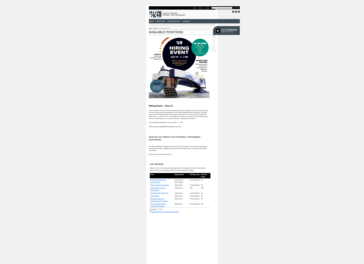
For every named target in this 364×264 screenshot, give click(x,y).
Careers (186, 21)
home (194, 8)
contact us (200, 8)
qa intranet (206, 8)
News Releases (174, 21)
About (151, 21)
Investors (161, 21)
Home (150, 28)
